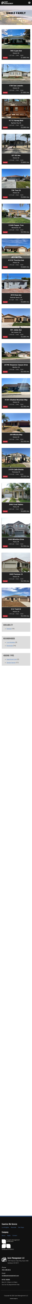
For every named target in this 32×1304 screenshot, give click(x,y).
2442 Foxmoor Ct (16, 574)
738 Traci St (16, 190)
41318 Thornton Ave (16, 260)
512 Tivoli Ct (16, 609)
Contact (14, 1235)
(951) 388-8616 (6, 1270)
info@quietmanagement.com (10, 1275)
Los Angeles (11, 642)
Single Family (11, 662)
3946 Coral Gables (16, 504)
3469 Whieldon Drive (16, 539)
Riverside (10, 646)
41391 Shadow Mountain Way (16, 400)
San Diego (21, 1227)
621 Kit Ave (16, 155)
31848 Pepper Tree (16, 225)
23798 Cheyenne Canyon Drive (16, 365)
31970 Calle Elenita (16, 470)
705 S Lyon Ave (16, 51)
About (3, 1235)
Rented (9, 629)
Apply (8, 1235)
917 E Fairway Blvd (16, 121)
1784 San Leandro (16, 86)
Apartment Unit (12, 659)
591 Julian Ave (16, 330)
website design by (14, 1299)
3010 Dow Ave (16, 295)
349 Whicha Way (16, 435)
